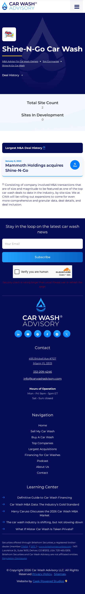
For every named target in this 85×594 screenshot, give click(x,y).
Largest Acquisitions (42, 449)
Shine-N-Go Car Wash (13, 65)
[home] (19, 6)
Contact (42, 472)
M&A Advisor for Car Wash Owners (20, 61)
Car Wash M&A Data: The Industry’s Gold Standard (44, 504)
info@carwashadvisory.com (43, 378)
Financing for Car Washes (42, 455)
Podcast (42, 461)
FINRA (24, 546)
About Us (42, 467)
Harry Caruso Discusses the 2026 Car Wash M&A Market (44, 513)
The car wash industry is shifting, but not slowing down (44, 522)
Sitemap (60, 574)
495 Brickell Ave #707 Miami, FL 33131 (42, 361)
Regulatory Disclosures (14, 558)
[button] (76, 6)
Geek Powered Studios (48, 581)
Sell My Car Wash (43, 431)
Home (42, 425)
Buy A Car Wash (42, 437)
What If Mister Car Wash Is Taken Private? (44, 529)
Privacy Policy (42, 574)
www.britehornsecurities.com (55, 546)
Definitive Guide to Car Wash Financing (44, 497)
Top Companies (51, 61)
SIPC (33, 546)
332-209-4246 (42, 372)
